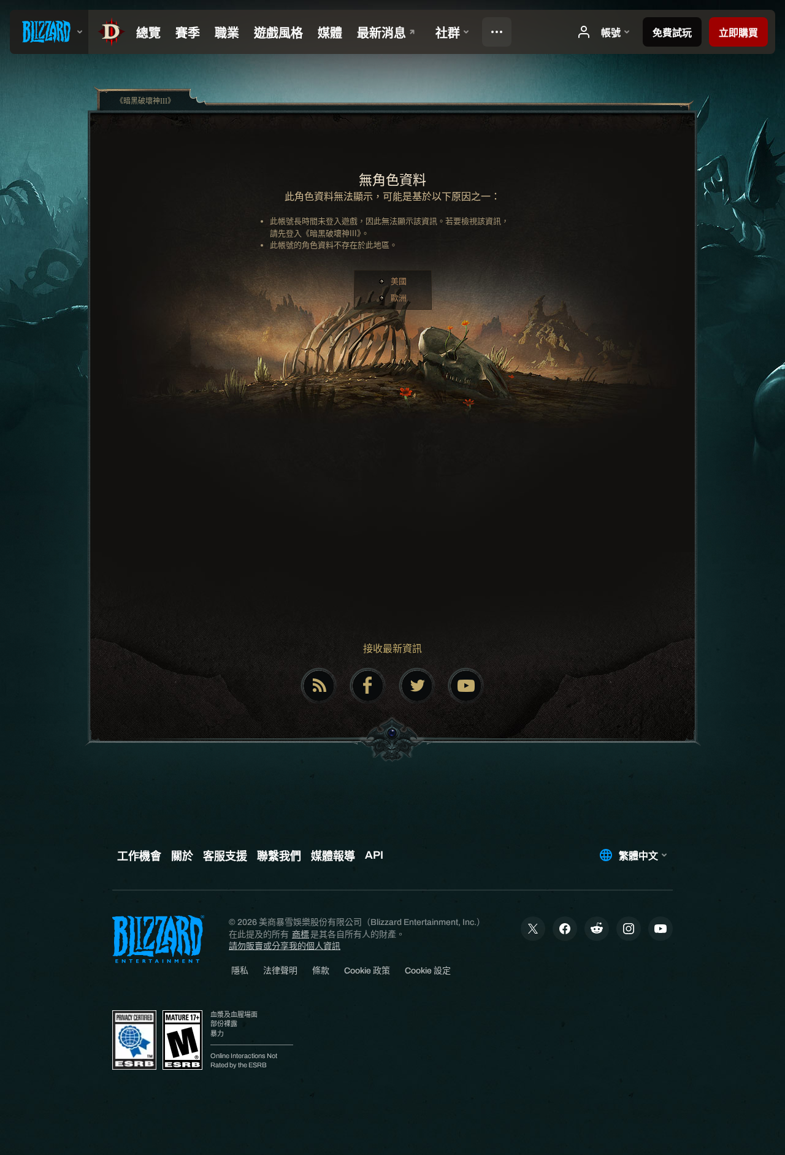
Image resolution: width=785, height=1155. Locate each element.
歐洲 (399, 297)
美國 (399, 281)
